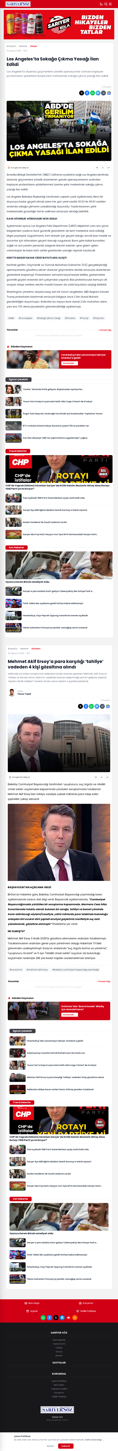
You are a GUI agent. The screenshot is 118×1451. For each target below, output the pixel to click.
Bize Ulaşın (34, 1303)
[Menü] (111, 4)
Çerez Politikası (59, 1381)
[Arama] (106, 4)
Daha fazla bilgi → (94, 1439)
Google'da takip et (20, 167)
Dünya (59, 1351)
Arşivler (34, 1311)
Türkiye (59, 1347)
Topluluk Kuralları (59, 1388)
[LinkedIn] (62, 1317)
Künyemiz (88, 1303)
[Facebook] (49, 1317)
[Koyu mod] (101, 4)
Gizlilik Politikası (88, 1311)
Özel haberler (59, 1339)
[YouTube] (68, 1317)
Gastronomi (59, 1343)
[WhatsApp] (43, 1317)
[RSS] (74, 1317)
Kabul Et (66, 1446)
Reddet (50, 1446)
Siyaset (59, 1355)
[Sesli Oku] (97, 167)
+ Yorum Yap (104, 330)
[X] (55, 1317)
